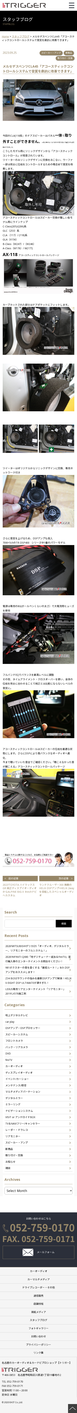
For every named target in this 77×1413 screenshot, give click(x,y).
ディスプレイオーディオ (19, 1072)
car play (9, 1021)
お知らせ (10, 1161)
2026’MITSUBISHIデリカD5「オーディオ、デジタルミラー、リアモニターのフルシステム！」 (37, 948)
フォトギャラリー (38, 1328)
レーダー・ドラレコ (16, 1130)
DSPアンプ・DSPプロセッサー (22, 1028)
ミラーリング (12, 1104)
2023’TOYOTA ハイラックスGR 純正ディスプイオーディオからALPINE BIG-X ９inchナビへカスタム (20, 887)
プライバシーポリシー (38, 1344)
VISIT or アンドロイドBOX (20, 1117)
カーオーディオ (14, 1066)
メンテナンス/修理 (15, 1085)
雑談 (7, 1168)
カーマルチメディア (38, 1279)
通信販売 (38, 1295)
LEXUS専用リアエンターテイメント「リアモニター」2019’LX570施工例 (35, 991)
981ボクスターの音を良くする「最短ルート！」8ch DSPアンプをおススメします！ (37, 970)
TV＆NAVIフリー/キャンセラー (22, 1123)
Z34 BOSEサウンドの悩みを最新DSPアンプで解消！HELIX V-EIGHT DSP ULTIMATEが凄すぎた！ (38, 980)
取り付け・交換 (65, 58)
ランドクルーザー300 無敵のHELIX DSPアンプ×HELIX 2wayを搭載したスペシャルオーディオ (56, 887)
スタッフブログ (38, 1320)
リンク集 (38, 1352)
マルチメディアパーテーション (22, 1091)
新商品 (69, 52)
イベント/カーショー (17, 1079)
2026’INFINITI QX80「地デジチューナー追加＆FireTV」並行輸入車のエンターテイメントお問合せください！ (38, 959)
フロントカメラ (14, 1040)
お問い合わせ (38, 1336)
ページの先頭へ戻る (72, 1408)
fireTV (8, 1060)
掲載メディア (38, 1312)
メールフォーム (45, 1252)
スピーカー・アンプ (51, 52)
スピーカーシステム (16, 1034)
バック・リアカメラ (16, 1047)
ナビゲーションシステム (19, 1111)
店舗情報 (38, 1303)
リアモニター (12, 1136)
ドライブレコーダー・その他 (38, 1287)
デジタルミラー (14, 1098)
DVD (8, 1053)
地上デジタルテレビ (16, 1015)
